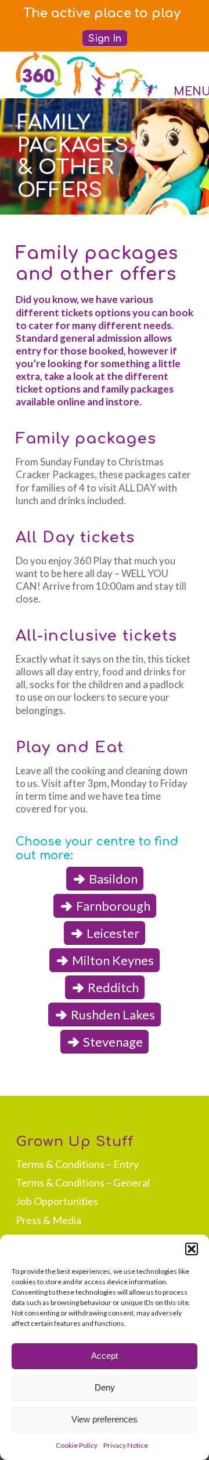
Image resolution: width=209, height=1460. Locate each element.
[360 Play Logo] (87, 74)
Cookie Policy (77, 1445)
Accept (104, 1356)
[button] (191, 1249)
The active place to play (102, 13)
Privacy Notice (125, 1445)
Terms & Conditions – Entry (77, 1164)
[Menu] (177, 74)
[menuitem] (101, 9)
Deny (105, 1387)
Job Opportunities (57, 1201)
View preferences (104, 1419)
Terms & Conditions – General (83, 1182)
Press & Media (48, 1220)
